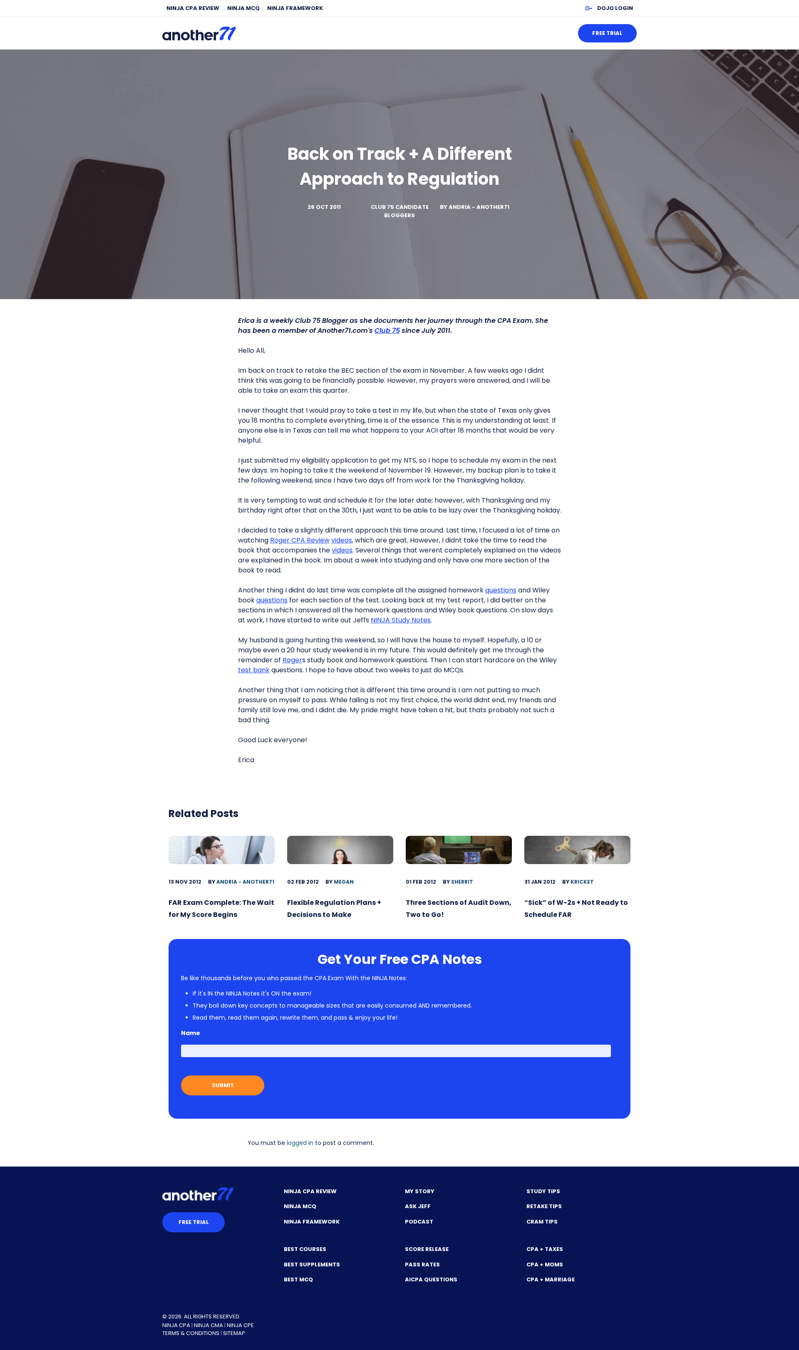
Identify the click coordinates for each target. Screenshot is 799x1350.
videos (341, 540)
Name (190, 1033)
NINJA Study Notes (401, 620)
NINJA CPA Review (192, 8)
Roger (292, 660)
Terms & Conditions (190, 1333)
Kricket (582, 881)
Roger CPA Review (300, 540)
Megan (344, 881)
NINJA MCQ (243, 8)
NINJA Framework (295, 8)
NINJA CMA (208, 1325)
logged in (300, 1143)
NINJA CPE (240, 1325)
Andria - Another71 (479, 207)
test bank (254, 670)
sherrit (462, 881)
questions (500, 590)
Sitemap (234, 1333)
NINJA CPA (176, 1325)
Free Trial (607, 33)
